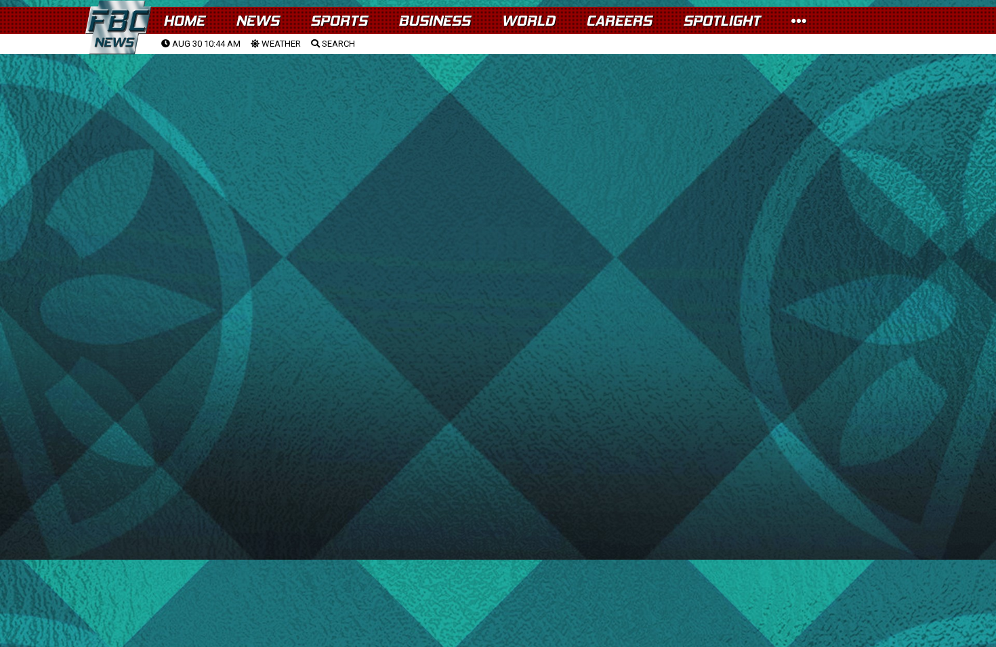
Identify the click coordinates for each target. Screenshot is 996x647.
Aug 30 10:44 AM (205, 44)
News (257, 21)
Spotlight (721, 21)
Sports (338, 21)
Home (184, 21)
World (528, 21)
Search (337, 44)
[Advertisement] (498, 156)
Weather (280, 44)
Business (434, 21)
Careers (619, 21)
